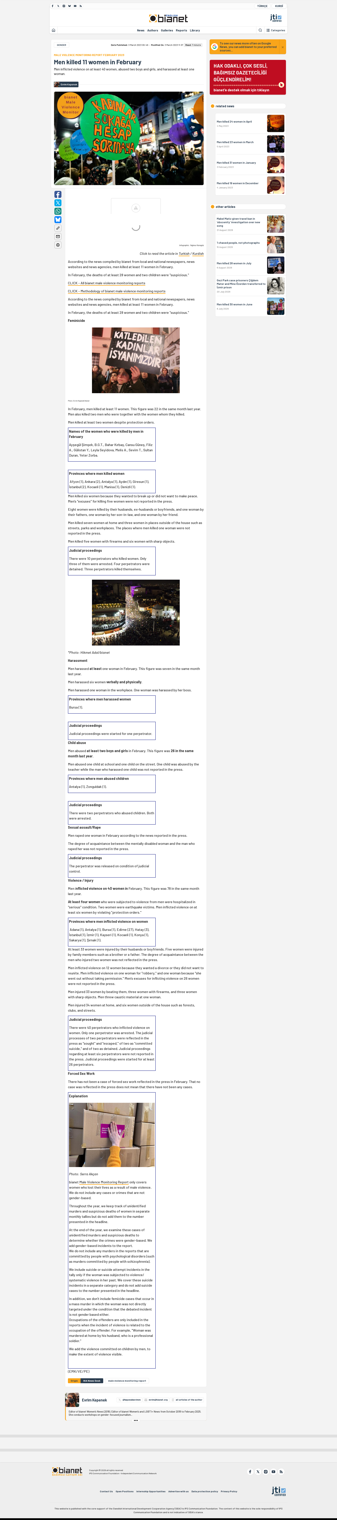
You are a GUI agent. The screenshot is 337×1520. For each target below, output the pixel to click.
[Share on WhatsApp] (57, 211)
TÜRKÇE (262, 6)
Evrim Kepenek (94, 1400)
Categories (278, 30)
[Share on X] (57, 202)
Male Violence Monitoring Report (104, 1182)
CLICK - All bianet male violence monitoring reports (106, 283)
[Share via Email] (57, 236)
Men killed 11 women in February (97, 61)
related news (225, 106)
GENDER (61, 44)
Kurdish (198, 253)
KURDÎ (279, 6)
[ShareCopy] (57, 228)
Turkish (184, 253)
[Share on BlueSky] (57, 219)
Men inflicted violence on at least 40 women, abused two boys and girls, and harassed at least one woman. (124, 71)
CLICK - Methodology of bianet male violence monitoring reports (117, 291)
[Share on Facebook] (57, 194)
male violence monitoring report (127, 1380)
